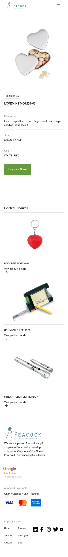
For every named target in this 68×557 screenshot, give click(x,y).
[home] (15, 5)
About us (8, 543)
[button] (58, 5)
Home (7, 528)
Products (22, 528)
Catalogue (23, 536)
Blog (20, 543)
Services (8, 536)
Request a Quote (17, 169)
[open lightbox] (34, 54)
